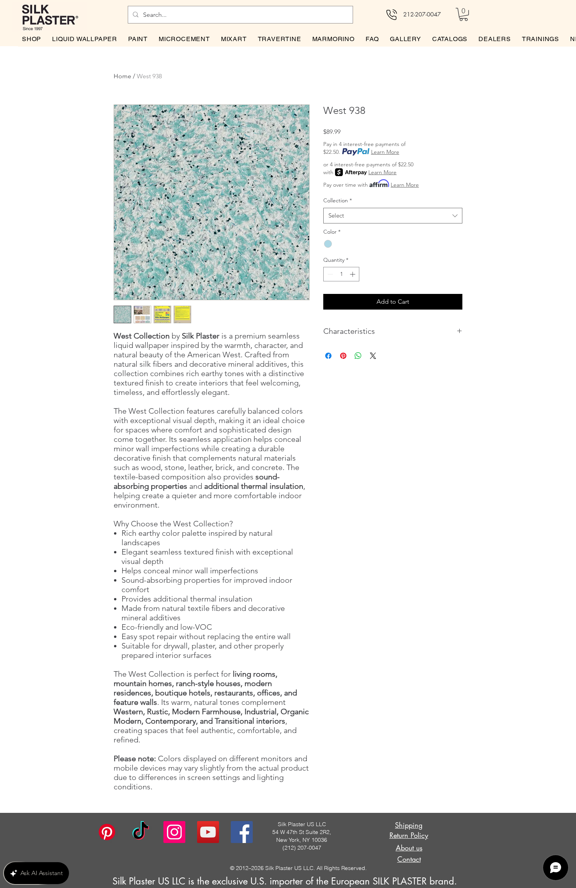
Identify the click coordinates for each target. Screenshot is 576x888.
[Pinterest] (107, 832)
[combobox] (392, 216)
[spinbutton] (341, 274)
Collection (337, 200)
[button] (463, 14)
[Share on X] (373, 355)
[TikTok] (141, 832)
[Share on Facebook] (328, 355)
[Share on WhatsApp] (358, 355)
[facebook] (242, 832)
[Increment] (353, 274)
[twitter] (208, 832)
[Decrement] (329, 274)
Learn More (385, 151)
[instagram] (174, 832)
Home (122, 76)
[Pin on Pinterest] (343, 355)
